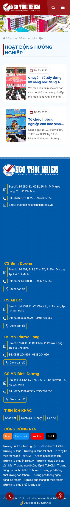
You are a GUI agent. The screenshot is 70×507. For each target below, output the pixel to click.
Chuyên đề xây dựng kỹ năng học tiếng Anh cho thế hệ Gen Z (46, 82)
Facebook (21, 436)
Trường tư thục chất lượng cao (22, 484)
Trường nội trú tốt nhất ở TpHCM (43, 446)
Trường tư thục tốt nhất (38, 451)
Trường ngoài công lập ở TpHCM (34, 465)
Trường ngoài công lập (47, 455)
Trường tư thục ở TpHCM (19, 460)
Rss (7, 436)
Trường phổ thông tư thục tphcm (44, 479)
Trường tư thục (12, 451)
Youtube (37, 436)
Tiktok (51, 436)
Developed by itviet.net (37, 502)
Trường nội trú (12, 446)
